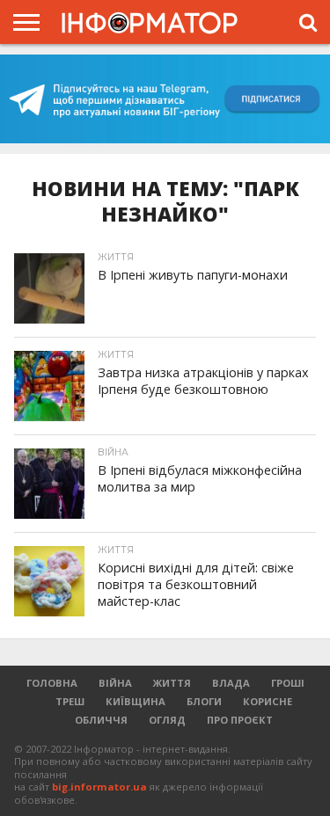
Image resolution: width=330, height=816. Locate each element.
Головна (51, 682)
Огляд (167, 719)
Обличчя (101, 719)
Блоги (204, 701)
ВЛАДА (231, 682)
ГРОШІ (287, 682)
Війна (115, 682)
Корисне (267, 701)
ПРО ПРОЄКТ (240, 719)
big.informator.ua (99, 786)
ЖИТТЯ (172, 682)
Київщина (135, 701)
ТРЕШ (69, 701)
